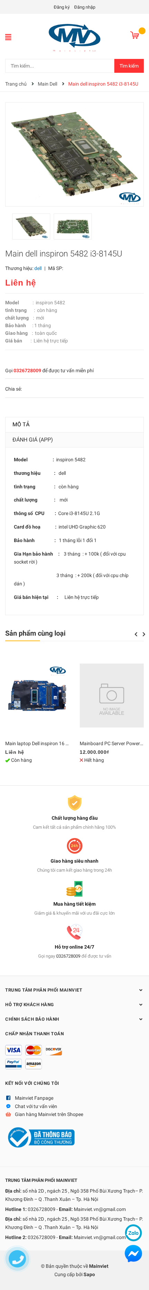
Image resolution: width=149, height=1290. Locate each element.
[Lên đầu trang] (137, 1278)
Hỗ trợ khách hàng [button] (29, 1004)
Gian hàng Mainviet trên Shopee (49, 1114)
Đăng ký (62, 7)
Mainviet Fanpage (34, 1098)
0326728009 (27, 370)
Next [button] (144, 634)
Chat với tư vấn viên (36, 1106)
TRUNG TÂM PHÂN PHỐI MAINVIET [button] (43, 990)
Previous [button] (136, 634)
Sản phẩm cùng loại (35, 633)
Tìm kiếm (129, 66)
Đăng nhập (84, 7)
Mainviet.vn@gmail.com (100, 1209)
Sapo (89, 1274)
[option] (33, 228)
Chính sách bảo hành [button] (32, 1019)
